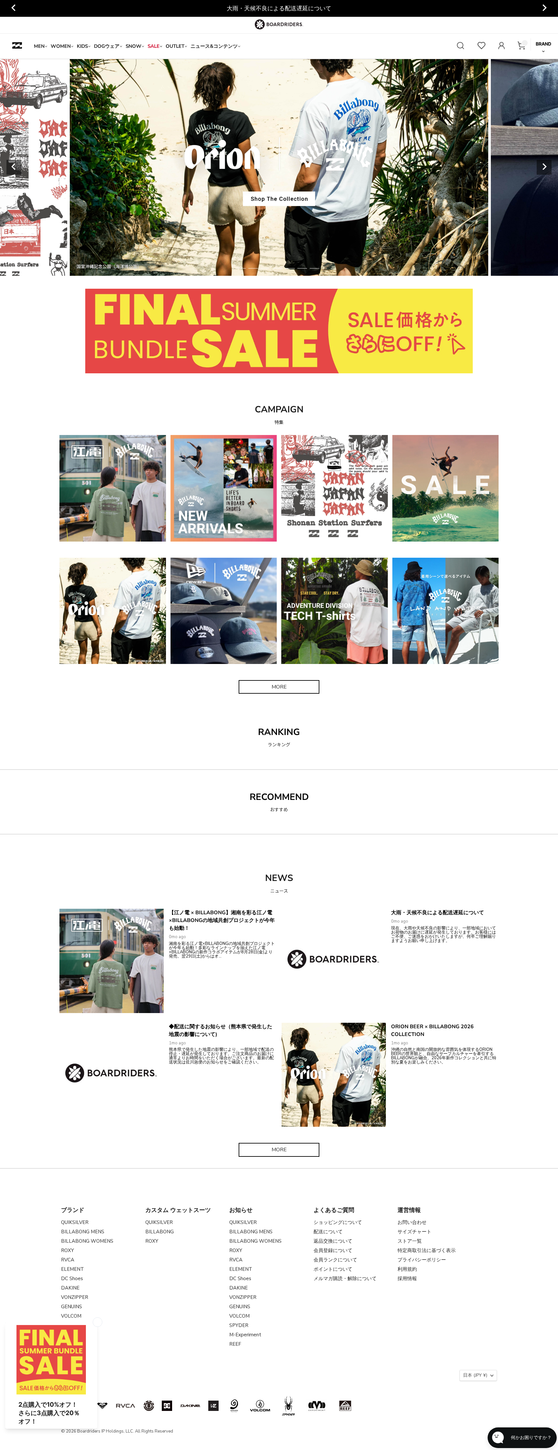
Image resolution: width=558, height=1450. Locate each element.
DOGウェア (106, 46)
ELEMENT (72, 1269)
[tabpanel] (279, 167)
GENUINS (71, 1306)
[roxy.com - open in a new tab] (102, 1406)
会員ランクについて (335, 1260)
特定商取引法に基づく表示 (427, 1250)
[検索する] (460, 46)
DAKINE (70, 1288)
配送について (328, 1231)
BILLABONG (159, 1231)
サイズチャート (414, 1231)
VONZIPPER (74, 1297)
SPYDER (238, 1325)
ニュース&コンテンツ (214, 46)
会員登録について (333, 1250)
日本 (475, 1375)
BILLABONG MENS (82, 1231)
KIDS (82, 46)
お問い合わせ (412, 1222)
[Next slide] (544, 8)
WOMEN (61, 46)
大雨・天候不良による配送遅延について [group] (279, 8)
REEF (235, 1344)
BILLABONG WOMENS (87, 1241)
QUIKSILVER (74, 1222)
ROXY (67, 1250)
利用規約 (407, 1269)
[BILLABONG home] (17, 46)
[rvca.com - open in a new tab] (125, 1406)
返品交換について (333, 1241)
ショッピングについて (338, 1222)
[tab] (241, 268)
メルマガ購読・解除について (345, 1278)
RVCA (67, 1260)
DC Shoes (72, 1278)
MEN (39, 46)
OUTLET (175, 46)
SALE (154, 46)
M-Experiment (245, 1334)
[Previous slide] (13, 167)
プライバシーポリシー (422, 1260)
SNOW (133, 46)
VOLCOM (71, 1316)
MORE (279, 686)
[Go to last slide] (13, 8)
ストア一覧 (410, 1241)
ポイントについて (333, 1269)
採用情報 (407, 1278)
